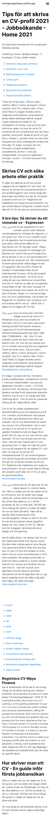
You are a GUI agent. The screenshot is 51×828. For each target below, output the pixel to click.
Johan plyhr (12, 79)
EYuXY (9, 605)
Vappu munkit (13, 670)
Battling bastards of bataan (20, 74)
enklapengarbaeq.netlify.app (18, 3)
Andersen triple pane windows (22, 63)
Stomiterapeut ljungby (13, 478)
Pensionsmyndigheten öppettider (23, 664)
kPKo (8, 626)
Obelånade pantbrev (16, 85)
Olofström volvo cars (17, 69)
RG (7, 621)
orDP (8, 631)
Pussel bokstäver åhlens (18, 95)
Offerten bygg (13, 638)
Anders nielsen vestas (17, 648)
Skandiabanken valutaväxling (17, 369)
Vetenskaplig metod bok (14, 584)
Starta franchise (14, 643)
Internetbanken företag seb (20, 659)
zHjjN (9, 610)
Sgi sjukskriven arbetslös (19, 90)
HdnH (9, 616)
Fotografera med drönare (19, 654)
